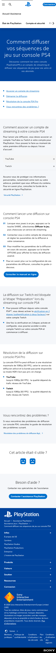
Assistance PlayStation (22, 521)
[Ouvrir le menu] (3, 4)
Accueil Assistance (11, 13)
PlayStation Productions (14, 548)
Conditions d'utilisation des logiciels (50, 638)
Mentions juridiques (8, 636)
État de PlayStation (12, 23)
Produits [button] (8, 562)
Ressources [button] (10, 580)
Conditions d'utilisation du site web (33, 637)
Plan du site (41, 637)
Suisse (12, 631)
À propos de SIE (10, 536)
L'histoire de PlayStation (14, 555)
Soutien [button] (8, 574)
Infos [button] (6, 532)
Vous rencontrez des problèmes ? (22, 106)
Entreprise (8, 551)
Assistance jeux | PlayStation (16, 523)
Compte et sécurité (35, 23)
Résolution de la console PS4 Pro (22, 101)
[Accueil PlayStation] (28, 4)
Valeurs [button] (8, 568)
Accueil (7, 521)
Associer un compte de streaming (22, 91)
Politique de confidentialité (20, 636)
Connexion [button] (9, 586)
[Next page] (53, 23)
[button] (21, 274)
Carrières (7, 540)
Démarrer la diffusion (16, 96)
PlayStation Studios (12, 544)
